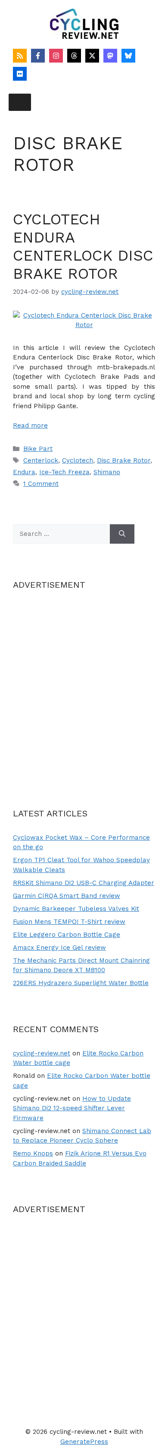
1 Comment (41, 484)
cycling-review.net (41, 1053)
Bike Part (38, 449)
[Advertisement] (84, 688)
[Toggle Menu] (19, 102)
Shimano (106, 472)
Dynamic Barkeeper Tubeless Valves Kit (76, 909)
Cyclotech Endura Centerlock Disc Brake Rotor (83, 246)
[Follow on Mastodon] (110, 56)
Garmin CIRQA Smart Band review (66, 896)
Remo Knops (33, 1153)
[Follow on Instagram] (56, 56)
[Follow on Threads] (74, 56)
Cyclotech (77, 460)
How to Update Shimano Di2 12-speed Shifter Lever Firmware (72, 1108)
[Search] (122, 534)
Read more (30, 425)
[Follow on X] (92, 56)
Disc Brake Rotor (123, 460)
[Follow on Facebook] (38, 56)
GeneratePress (84, 1442)
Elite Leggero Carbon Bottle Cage (66, 935)
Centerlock (40, 460)
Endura (24, 472)
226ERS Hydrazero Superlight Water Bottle (81, 983)
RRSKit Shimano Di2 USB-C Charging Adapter (83, 883)
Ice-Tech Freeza (64, 472)
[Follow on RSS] (20, 56)
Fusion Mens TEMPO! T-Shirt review (69, 922)
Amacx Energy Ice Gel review (59, 947)
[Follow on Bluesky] (128, 56)
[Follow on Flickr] (20, 74)
